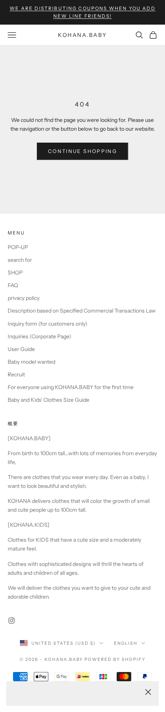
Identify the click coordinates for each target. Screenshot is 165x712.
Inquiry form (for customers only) (47, 323)
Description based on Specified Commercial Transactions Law (82, 310)
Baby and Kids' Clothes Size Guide (48, 399)
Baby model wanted (31, 361)
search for (20, 259)
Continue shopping (82, 151)
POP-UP (18, 247)
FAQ (13, 285)
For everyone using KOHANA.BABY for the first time (71, 387)
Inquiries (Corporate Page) (39, 336)
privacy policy (24, 297)
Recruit (16, 374)
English (125, 643)
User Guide (21, 349)
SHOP (15, 272)
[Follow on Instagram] (11, 620)
